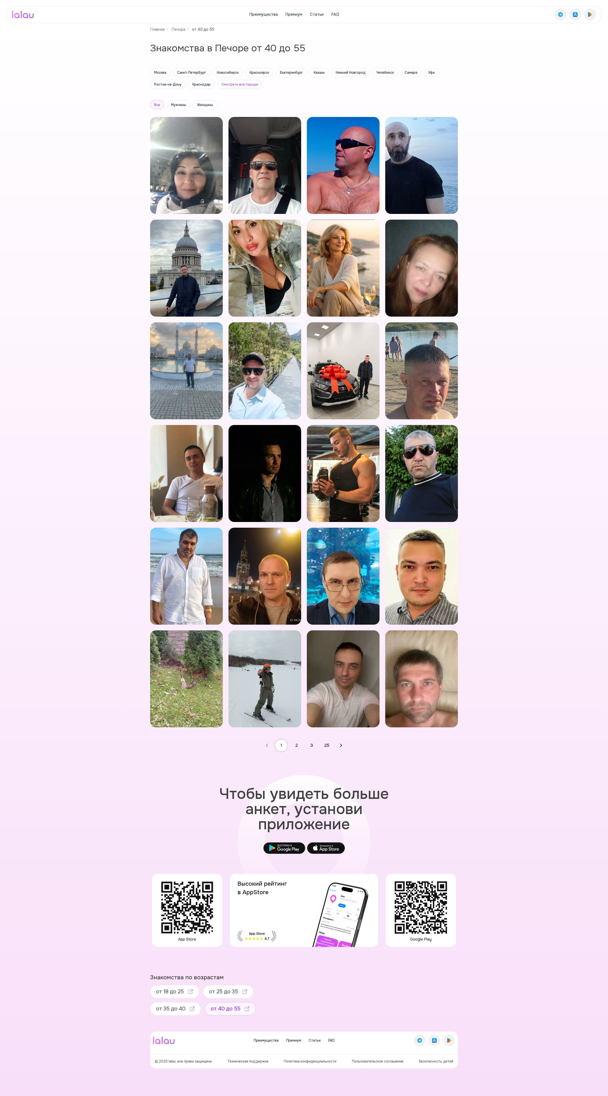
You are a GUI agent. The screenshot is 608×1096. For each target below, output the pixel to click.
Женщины (205, 105)
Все (157, 105)
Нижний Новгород (351, 72)
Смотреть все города (240, 84)
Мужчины (178, 105)
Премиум (293, 14)
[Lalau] (23, 14)
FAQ (335, 14)
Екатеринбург (291, 72)
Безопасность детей (436, 1061)
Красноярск (259, 72)
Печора (178, 29)
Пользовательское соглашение (378, 1061)
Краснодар (201, 84)
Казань (319, 72)
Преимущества (263, 14)
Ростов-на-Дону (167, 84)
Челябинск (385, 72)
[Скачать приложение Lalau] (560, 14)
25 (326, 745)
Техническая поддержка (248, 1061)
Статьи (317, 14)
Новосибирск (228, 72)
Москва (160, 72)
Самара (411, 72)
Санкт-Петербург (191, 72)
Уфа (431, 72)
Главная (157, 29)
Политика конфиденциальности (310, 1061)
